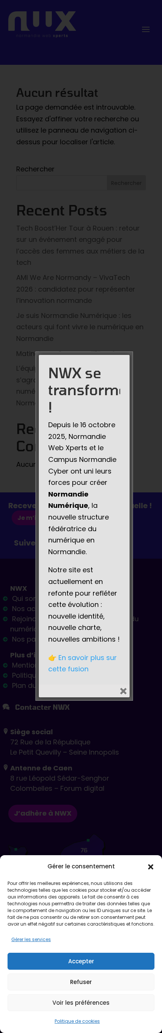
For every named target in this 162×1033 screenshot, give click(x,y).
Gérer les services (31, 939)
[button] (150, 867)
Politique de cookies (77, 1021)
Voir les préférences (81, 1003)
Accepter (81, 961)
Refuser (81, 982)
